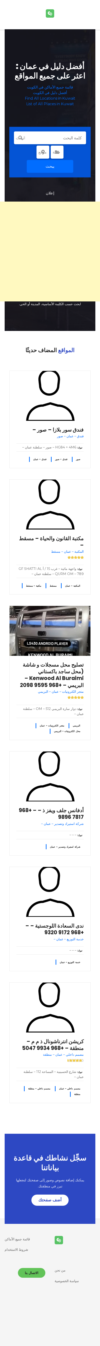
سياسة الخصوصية (67, 1281)
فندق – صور (61, 459)
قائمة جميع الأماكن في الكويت (50, 87)
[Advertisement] (50, 251)
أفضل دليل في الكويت (50, 93)
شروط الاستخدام (16, 1250)
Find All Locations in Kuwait (50, 98)
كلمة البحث (20, 138)
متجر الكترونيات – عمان (52, 725)
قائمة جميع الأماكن (17, 1239)
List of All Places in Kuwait (50, 104)
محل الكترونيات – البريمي (67, 731)
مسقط (53, 585)
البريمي (76, 725)
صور (78, 459)
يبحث (50, 166)
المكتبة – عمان (72, 585)
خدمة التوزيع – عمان (70, 962)
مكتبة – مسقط (33, 585)
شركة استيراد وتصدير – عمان (65, 846)
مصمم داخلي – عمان (69, 1088)
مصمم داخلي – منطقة (39, 1088)
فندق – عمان (40, 459)
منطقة (77, 1094)
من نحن (60, 1270)
